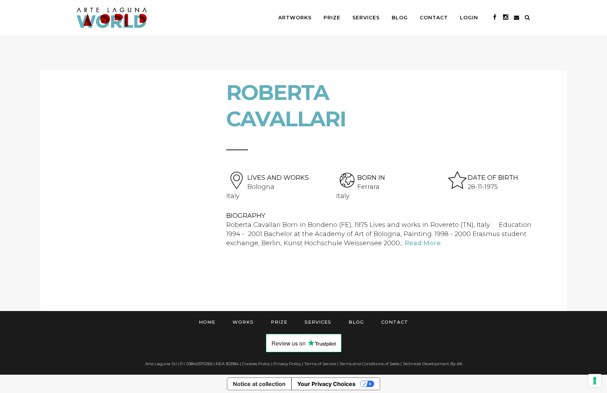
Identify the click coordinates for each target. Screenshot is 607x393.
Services (318, 322)
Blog (356, 322)
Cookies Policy (256, 363)
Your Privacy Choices (326, 383)
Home (207, 322)
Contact (394, 322)
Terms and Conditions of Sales (369, 363)
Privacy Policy (287, 363)
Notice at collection (259, 383)
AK (459, 363)
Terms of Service (320, 363)
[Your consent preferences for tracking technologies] (594, 380)
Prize (279, 322)
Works (243, 322)
